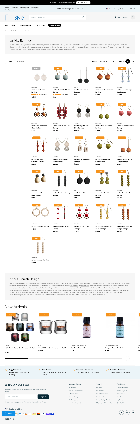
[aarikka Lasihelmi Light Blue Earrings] (126, 75)
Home (7, 7)
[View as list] (133, 61)
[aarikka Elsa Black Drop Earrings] (83, 75)
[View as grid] (127, 61)
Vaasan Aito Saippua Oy (78, 345)
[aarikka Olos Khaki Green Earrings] (104, 178)
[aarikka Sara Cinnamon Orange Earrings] (126, 212)
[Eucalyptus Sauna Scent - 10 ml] (120, 327)
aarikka (34, 87)
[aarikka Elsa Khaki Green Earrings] (104, 111)
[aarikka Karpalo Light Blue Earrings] (62, 75)
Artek (76, 285)
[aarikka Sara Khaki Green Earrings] (126, 178)
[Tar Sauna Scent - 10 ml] (86, 327)
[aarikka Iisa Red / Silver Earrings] (83, 212)
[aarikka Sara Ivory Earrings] (40, 245)
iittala (7, 345)
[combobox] (57, 17)
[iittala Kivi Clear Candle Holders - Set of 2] (53, 327)
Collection (14, 31)
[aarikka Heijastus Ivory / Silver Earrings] (62, 145)
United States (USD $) (116, 9)
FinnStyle (13, 419)
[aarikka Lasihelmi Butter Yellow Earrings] (104, 212)
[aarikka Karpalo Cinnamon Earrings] (104, 75)
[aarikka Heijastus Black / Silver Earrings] (83, 111)
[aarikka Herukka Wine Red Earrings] (62, 111)
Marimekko (85, 285)
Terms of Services (29, 402)
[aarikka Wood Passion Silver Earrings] (40, 178)
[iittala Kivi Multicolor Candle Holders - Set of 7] (20, 327)
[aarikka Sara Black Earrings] (62, 178)
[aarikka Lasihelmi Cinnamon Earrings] (40, 145)
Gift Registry (35, 7)
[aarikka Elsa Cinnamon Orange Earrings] (126, 145)
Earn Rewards (9, 10)
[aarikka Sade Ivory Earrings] (40, 212)
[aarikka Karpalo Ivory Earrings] (40, 75)
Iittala (72, 285)
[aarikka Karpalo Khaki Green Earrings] (104, 145)
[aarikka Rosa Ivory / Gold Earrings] (83, 145)
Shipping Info (24, 7)
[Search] (83, 17)
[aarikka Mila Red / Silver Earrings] (62, 212)
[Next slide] (133, 358)
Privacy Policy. (41, 402)
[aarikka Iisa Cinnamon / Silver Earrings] (40, 111)
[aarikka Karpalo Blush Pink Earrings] (126, 111)
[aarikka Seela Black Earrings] (83, 178)
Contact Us (14, 7)
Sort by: (94, 61)
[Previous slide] (127, 358)
